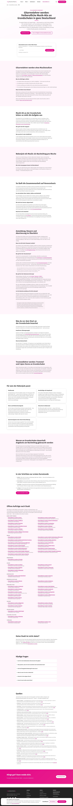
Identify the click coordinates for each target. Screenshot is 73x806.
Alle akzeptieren (62, 801)
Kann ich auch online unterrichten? (25, 680)
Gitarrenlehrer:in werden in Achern (15, 517)
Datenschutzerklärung (15, 803)
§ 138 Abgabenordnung (30, 249)
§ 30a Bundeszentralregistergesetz (32, 334)
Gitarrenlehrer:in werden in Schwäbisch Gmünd (17, 526)
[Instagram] (8, 798)
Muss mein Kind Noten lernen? (26, 100)
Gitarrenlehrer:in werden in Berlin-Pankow (46, 545)
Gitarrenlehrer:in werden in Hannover (45, 575)
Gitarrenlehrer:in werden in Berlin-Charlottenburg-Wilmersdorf (50, 537)
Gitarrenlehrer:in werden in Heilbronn (15, 520)
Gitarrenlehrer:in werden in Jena (44, 621)
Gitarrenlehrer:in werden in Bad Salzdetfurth (17, 575)
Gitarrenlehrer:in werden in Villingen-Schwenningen (18, 531)
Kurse (21, 1)
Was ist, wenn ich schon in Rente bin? (25, 672)
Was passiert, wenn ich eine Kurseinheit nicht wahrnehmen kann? (31, 664)
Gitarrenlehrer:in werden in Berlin (14, 537)
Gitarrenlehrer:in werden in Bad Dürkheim (46, 586)
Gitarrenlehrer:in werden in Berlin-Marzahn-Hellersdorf (19, 542)
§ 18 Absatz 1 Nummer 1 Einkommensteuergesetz (32, 75)
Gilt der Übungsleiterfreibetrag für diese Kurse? (28, 668)
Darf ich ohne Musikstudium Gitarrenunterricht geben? (29, 660)
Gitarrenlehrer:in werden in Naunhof (15, 605)
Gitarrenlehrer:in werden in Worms (15, 597)
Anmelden (41, 792)
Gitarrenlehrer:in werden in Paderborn (45, 581)
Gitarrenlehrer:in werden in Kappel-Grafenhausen (48, 520)
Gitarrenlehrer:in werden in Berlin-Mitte (45, 542)
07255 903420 (55, 796)
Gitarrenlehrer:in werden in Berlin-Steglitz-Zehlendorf (18, 551)
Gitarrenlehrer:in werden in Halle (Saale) (16, 611)
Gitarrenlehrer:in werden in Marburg (15, 567)
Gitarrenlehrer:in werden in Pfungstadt (45, 567)
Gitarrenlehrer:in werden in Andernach (15, 586)
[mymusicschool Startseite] (12, 2)
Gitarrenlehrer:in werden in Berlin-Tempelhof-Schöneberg (49, 551)
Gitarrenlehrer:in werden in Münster (15, 581)
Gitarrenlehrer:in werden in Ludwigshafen (46, 592)
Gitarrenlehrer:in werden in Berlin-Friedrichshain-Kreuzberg (20, 540)
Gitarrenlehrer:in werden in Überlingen (45, 529)
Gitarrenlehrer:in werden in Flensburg (15, 616)
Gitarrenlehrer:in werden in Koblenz (15, 589)
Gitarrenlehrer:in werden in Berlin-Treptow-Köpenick (18, 554)
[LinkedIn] (15, 798)
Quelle (42, 701)
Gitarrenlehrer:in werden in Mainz (14, 594)
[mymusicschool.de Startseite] (11, 791)
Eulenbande (32, 1)
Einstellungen (45, 801)
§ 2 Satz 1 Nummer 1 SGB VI (36, 276)
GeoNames (55, 762)
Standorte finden (49, 50)
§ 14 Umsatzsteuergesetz (36, 209)
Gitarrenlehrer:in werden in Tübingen (15, 529)
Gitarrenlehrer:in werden (13, 4)
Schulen (38, 1)
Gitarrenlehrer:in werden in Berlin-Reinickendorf (17, 548)
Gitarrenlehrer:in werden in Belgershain (16, 603)
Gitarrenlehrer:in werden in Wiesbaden (15, 570)
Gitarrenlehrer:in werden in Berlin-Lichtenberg (47, 540)
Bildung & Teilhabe (43, 795)
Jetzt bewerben (62, 1)
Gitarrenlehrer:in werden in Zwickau (45, 605)
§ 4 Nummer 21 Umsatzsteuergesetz (44, 257)
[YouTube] (13, 798)
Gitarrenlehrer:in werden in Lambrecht (45, 589)
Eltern (26, 1)
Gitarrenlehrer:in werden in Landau (15, 592)
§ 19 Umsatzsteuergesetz (42, 262)
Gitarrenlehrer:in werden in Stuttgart (45, 526)
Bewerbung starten (25, 32)
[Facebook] (10, 798)
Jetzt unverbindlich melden (22, 492)
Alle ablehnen (53, 801)
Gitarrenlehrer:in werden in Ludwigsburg (46, 523)
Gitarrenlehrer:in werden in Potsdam (15, 559)
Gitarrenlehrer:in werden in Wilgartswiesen (46, 594)
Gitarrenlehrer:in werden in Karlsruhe (15, 523)
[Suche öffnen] (56, 2)
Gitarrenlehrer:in (46, 1)
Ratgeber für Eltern (43, 793)
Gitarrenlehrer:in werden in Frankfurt (15, 564)
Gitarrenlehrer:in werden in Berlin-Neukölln (16, 545)
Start (7, 4)
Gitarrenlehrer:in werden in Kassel (44, 564)
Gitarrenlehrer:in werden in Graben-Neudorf (46, 517)
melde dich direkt (26, 642)
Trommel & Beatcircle (38, 373)
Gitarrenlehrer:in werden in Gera (14, 621)
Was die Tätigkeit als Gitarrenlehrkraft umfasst (41, 32)
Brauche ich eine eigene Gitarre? (24, 676)
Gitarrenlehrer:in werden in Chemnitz (45, 603)
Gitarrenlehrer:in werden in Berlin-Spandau (46, 548)
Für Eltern (28, 793)
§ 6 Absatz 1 (29, 215)
